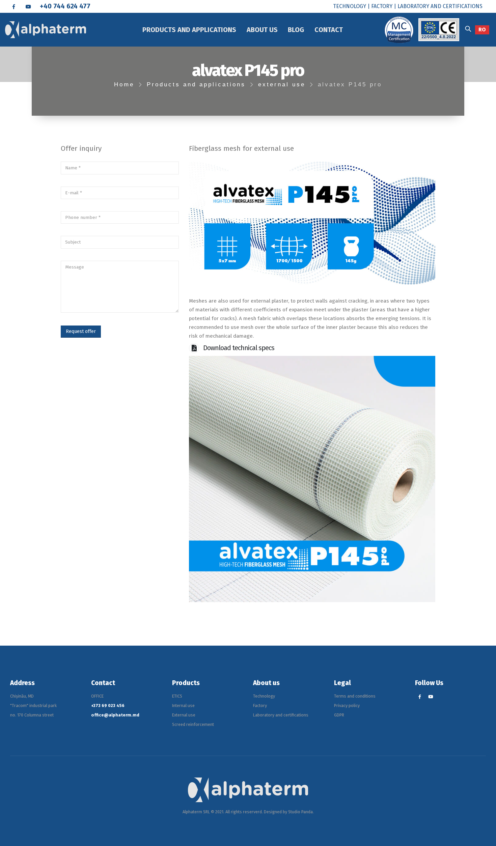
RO (482, 29)
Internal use (183, 705)
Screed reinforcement (193, 724)
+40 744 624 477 (65, 6)
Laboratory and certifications (280, 714)
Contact (328, 30)
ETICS (177, 696)
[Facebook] (13, 6)
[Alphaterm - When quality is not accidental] (43, 29)
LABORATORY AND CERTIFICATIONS (440, 6)
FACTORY (381, 6)
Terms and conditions (355, 696)
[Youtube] (28, 6)
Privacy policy (347, 705)
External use (183, 714)
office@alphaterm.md (115, 714)
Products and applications (189, 30)
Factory (260, 705)
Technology (264, 696)
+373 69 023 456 (108, 705)
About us (262, 30)
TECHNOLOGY (349, 6)
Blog (296, 30)
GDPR (339, 714)
